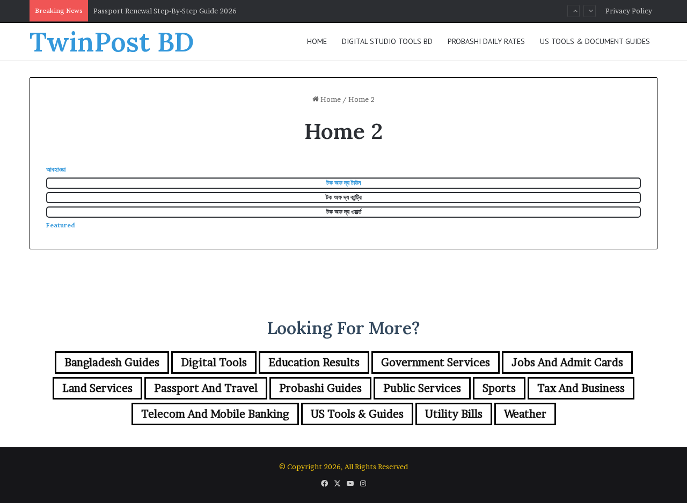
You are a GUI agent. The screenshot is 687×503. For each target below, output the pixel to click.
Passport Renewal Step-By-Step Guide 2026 (165, 10)
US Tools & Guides (357, 414)
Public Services (422, 388)
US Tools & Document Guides (595, 41)
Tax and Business (581, 388)
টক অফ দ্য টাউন (343, 183)
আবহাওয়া (55, 169)
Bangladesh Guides (111, 362)
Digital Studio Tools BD (387, 41)
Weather (525, 414)
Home (317, 41)
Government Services (435, 362)
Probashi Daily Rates (486, 41)
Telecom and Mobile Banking (215, 414)
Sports (499, 388)
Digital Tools (214, 362)
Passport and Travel (206, 388)
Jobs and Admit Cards (567, 362)
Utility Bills (454, 414)
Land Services (97, 388)
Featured (60, 225)
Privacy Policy (628, 10)
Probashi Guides (320, 388)
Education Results (314, 362)
